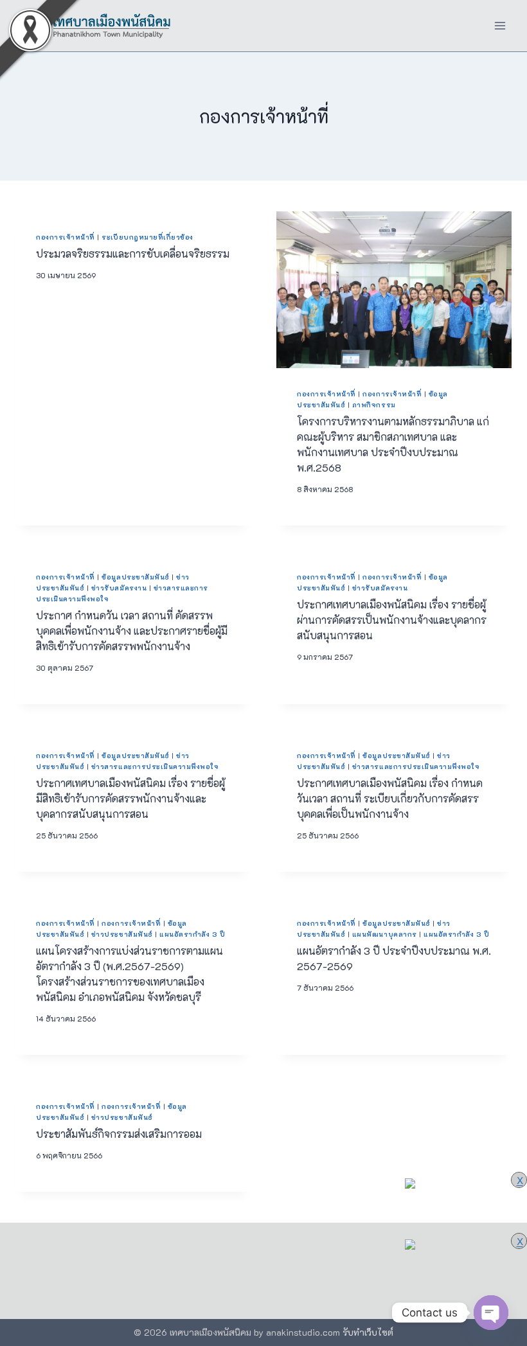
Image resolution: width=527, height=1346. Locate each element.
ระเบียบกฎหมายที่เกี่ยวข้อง (147, 237)
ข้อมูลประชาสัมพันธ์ (135, 576)
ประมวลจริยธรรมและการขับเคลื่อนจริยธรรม (132, 253)
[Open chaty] (491, 1312)
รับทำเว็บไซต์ (368, 1332)
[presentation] (394, 289)
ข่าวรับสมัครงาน (119, 587)
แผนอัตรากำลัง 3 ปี (192, 934)
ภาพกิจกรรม (374, 404)
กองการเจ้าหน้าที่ (65, 237)
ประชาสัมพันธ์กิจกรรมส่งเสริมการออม (119, 1133)
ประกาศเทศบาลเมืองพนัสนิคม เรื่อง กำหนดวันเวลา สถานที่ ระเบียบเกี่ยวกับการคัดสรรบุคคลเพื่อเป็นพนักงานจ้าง (390, 798)
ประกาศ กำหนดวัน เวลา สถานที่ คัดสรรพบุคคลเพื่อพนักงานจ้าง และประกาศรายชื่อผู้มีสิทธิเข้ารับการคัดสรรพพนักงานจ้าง (132, 630)
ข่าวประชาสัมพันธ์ (122, 934)
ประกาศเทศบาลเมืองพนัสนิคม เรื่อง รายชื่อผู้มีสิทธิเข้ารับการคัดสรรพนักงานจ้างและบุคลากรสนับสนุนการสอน (130, 798)
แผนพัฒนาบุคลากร (384, 934)
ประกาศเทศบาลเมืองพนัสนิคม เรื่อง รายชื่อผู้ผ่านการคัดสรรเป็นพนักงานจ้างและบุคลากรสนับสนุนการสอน (392, 620)
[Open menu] (500, 25)
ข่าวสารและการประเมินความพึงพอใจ (155, 766)
